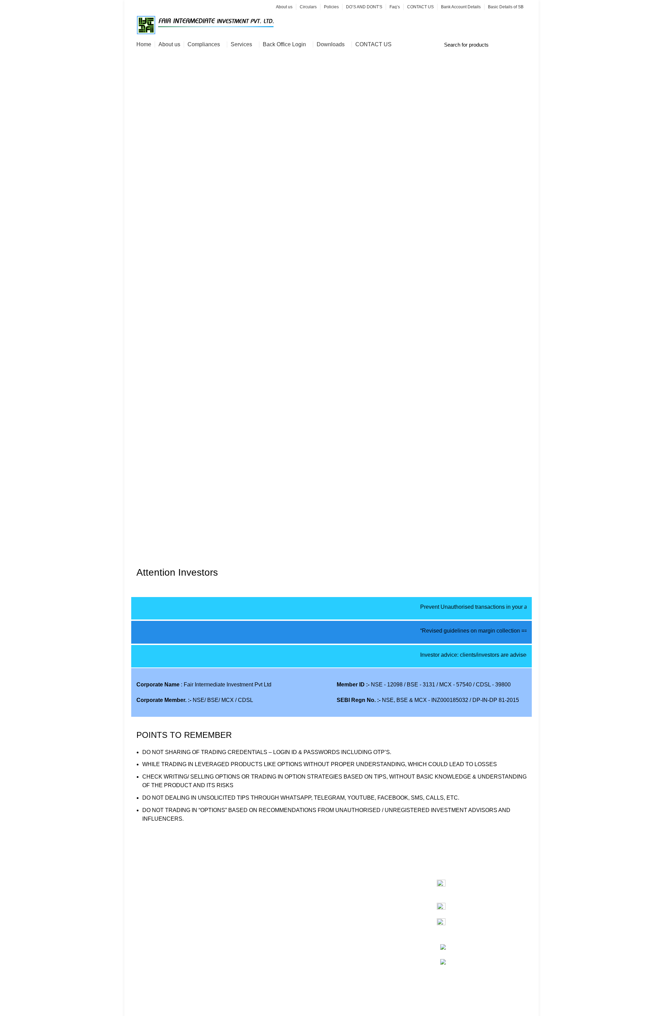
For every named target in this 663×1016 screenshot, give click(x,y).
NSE (342, 883)
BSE (342, 896)
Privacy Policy (254, 986)
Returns (246, 999)
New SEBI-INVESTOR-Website (275, 896)
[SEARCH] (520, 44)
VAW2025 (148, 883)
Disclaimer (250, 1012)
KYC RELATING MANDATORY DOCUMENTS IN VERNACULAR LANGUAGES (178, 971)
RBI (341, 948)
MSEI (343, 922)
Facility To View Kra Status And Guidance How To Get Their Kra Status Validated (276, 945)
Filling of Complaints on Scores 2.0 (179, 930)
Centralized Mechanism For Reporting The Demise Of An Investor (272, 917)
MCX (343, 909)
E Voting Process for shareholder (176, 917)
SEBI (343, 935)
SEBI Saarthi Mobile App (267, 883)
